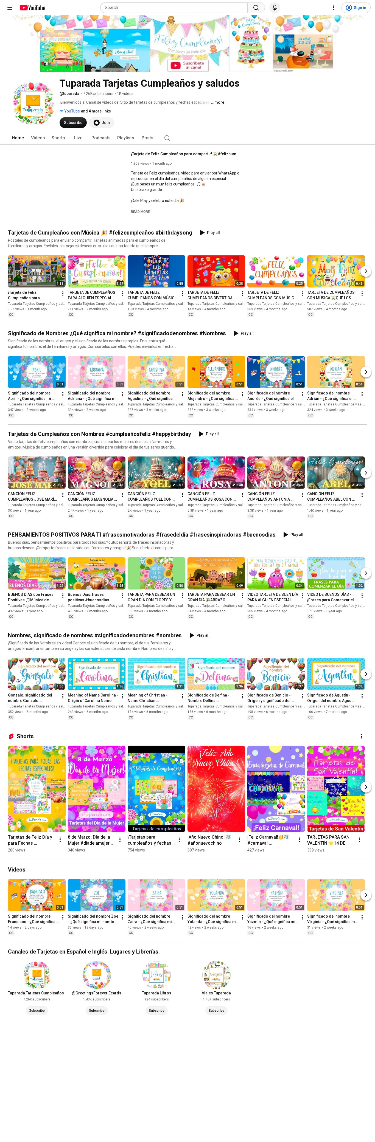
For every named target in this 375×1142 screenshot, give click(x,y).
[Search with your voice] (274, 7)
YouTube (71, 111)
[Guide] (10, 7)
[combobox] (175, 7)
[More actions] (62, 293)
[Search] (256, 7)
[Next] (365, 271)
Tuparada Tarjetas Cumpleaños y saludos (39, 304)
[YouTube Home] (32, 7)
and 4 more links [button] (96, 111)
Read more (140, 212)
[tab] (17, 138)
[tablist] (187, 138)
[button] (140, 211)
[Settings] (333, 7)
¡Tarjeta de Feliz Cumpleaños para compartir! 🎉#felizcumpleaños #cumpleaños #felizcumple (186, 154)
